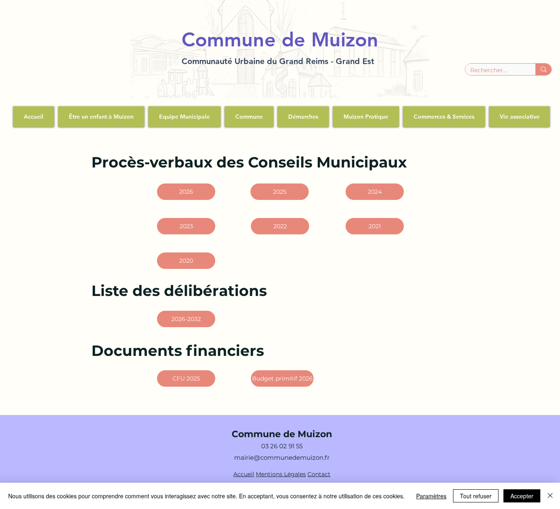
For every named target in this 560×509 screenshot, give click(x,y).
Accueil (243, 474)
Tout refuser (476, 496)
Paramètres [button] (431, 496)
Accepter (521, 496)
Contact (318, 474)
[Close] (550, 495)
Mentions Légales (281, 474)
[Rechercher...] (543, 69)
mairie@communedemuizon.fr (282, 457)
